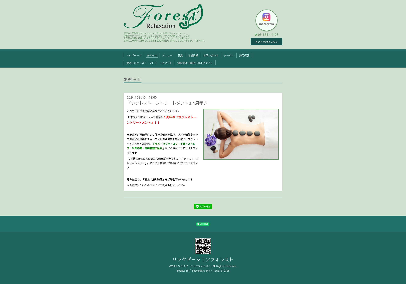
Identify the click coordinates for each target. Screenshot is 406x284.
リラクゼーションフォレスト (203, 259)
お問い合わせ (211, 55)
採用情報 (244, 55)
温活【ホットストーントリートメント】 (149, 63)
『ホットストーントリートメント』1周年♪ (167, 103)
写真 (180, 55)
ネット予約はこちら (266, 41)
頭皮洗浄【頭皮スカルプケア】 (195, 63)
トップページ (134, 55)
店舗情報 (193, 55)
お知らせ (152, 55)
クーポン (229, 55)
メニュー (167, 55)
